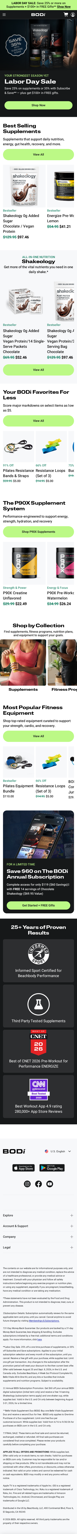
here (39, 1339)
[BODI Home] (38, 14)
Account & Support (15, 1226)
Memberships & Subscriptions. (44, 1320)
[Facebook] (38, 1184)
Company (9, 1237)
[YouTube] (49, 1184)
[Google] (52, 1168)
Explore (8, 1215)
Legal (6, 1247)
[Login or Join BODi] (73, 14)
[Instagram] (27, 1184)
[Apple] (23, 1168)
